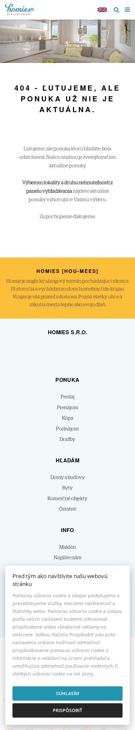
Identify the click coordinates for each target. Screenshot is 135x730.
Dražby (67, 439)
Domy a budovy (67, 477)
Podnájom (67, 428)
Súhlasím (67, 693)
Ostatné (67, 509)
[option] (67, 39)
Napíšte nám (68, 557)
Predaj (67, 397)
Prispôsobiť (67, 710)
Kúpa (67, 418)
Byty (67, 487)
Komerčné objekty (67, 498)
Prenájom (67, 407)
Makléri (67, 547)
